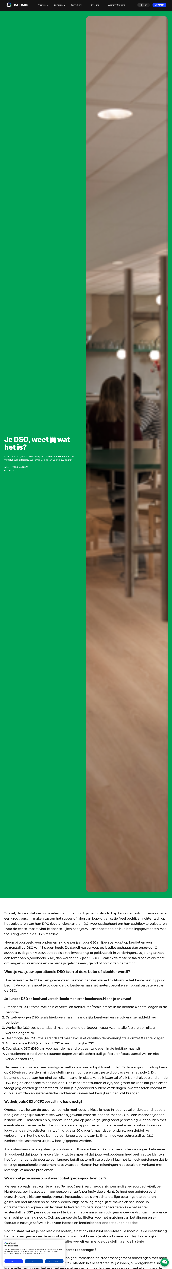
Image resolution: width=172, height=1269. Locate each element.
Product (41, 5)
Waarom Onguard (116, 5)
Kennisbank (76, 5)
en (146, 5)
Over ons (95, 5)
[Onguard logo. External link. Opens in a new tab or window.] (10, 1243)
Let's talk (159, 5)
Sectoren (58, 5)
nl (141, 5)
